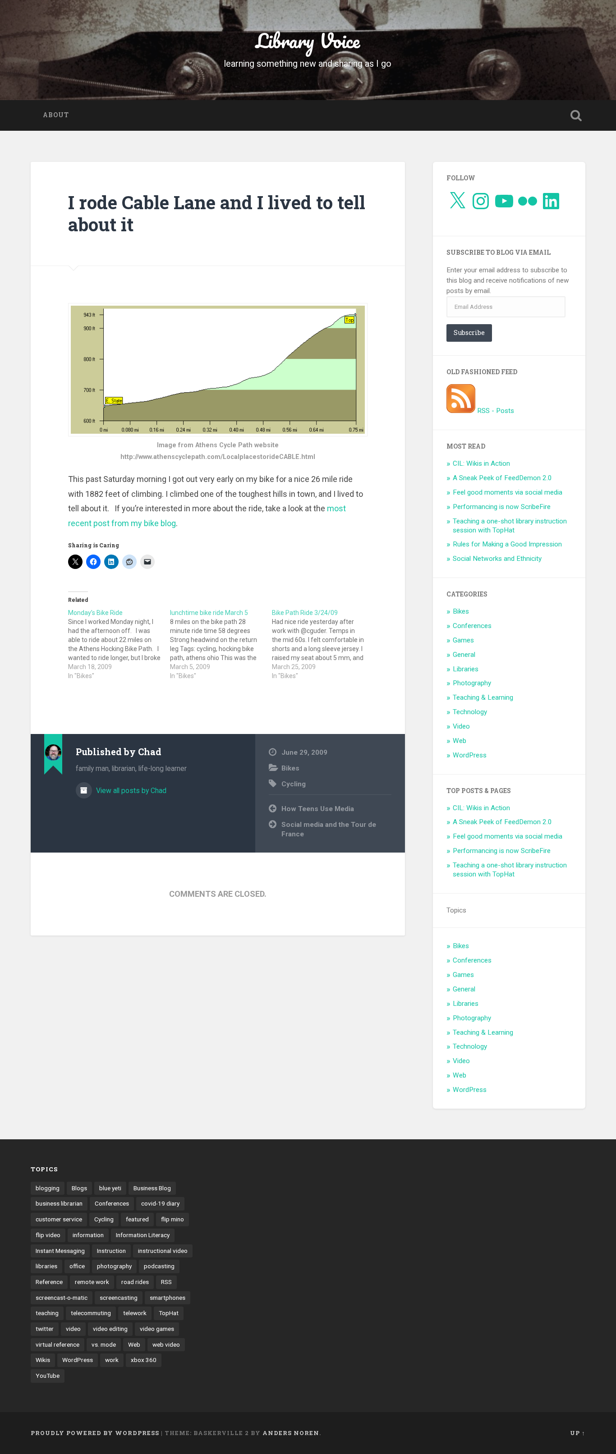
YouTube (48, 1375)
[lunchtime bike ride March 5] (221, 644)
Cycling (293, 784)
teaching (47, 1312)
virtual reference (57, 1344)
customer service (59, 1219)
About (56, 115)
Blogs (79, 1188)
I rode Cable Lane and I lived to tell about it (216, 213)
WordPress (470, 755)
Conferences (472, 626)
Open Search (576, 115)
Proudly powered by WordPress (95, 1432)
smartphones (167, 1297)
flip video (48, 1234)
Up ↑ (577, 1432)
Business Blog (152, 1188)
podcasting (159, 1266)
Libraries (465, 669)
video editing (110, 1328)
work (112, 1359)
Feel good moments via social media (507, 492)
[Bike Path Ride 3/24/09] (323, 644)
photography (114, 1266)
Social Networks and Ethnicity (497, 559)
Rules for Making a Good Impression (507, 544)
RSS (166, 1281)
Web (459, 741)
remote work (92, 1281)
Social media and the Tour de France (328, 829)
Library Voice (308, 40)
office (77, 1266)
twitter (45, 1328)
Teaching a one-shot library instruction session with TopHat (510, 525)
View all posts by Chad (130, 790)
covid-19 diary (160, 1203)
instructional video (163, 1250)
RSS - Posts (494, 411)
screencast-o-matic (61, 1297)
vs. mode (104, 1344)
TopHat (169, 1312)
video (73, 1328)
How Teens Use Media (317, 809)
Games (463, 640)
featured (137, 1219)
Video (461, 726)
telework (135, 1312)
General (464, 655)
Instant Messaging (60, 1250)
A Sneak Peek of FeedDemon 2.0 (502, 478)
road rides (135, 1281)
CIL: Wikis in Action (481, 463)
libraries (46, 1266)
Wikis (43, 1359)
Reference (49, 1281)
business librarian (59, 1203)
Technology (470, 712)
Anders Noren (290, 1432)
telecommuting (91, 1312)
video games (157, 1328)
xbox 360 (143, 1359)
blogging (48, 1188)
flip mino (172, 1219)
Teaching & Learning (483, 697)
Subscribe (469, 332)
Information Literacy (143, 1234)
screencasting (119, 1297)
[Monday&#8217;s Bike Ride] (119, 644)
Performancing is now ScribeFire (502, 507)
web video (166, 1344)
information (88, 1234)
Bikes (290, 768)
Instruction (111, 1250)
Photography (472, 683)
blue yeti (110, 1188)
